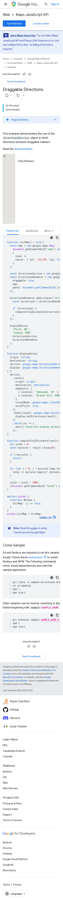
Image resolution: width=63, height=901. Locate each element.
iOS (5, 777)
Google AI (8, 864)
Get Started (14, 23)
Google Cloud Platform (15, 859)
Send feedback (16, 81)
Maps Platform (36, 4)
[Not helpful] (29, 74)
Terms (6, 884)
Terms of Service (12, 820)
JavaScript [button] (31, 230)
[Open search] (46, 4)
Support (7, 814)
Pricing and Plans (12, 803)
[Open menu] (5, 4)
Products (18, 58)
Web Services (10, 788)
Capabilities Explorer (14, 750)
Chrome (7, 848)
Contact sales (41, 23)
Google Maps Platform (38, 58)
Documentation (15, 63)
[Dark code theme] (51, 237)
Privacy (17, 884)
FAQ (5, 745)
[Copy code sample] (57, 237)
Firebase (7, 853)
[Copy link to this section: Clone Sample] (28, 545)
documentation (23, 149)
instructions (35, 557)
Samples (11, 67)
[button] (31, 119)
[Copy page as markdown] (18, 95)
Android (7, 771)
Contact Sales (10, 809)
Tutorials (7, 756)
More (47, 230)
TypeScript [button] (12, 230)
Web (6, 15)
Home (6, 58)
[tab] (12, 231)
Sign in (55, 4)
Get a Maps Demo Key (23, 35)
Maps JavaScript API (32, 15)
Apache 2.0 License (13, 677)
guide (34, 528)
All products (9, 870)
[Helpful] (24, 74)
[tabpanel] (31, 386)
